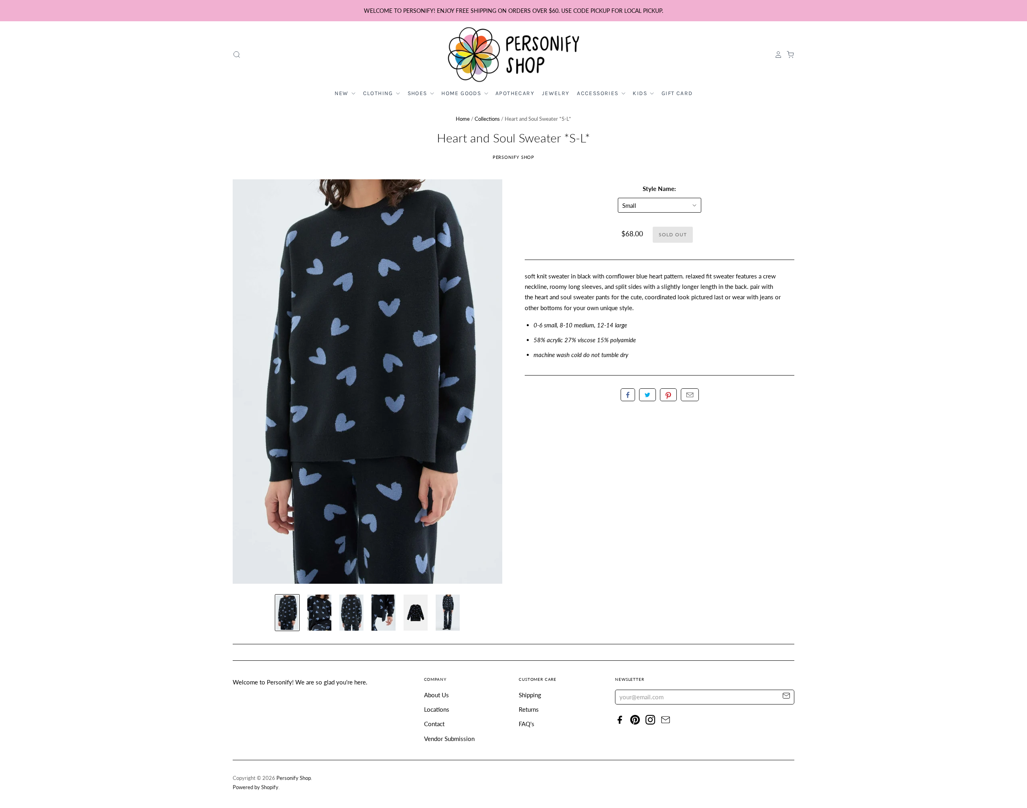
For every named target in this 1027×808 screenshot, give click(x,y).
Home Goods (462, 93)
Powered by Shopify (255, 787)
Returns (529, 709)
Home (463, 119)
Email (690, 394)
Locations (436, 709)
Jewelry (556, 93)
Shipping (530, 694)
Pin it (668, 394)
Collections (487, 119)
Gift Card (677, 93)
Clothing (379, 93)
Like (628, 394)
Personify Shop (514, 157)
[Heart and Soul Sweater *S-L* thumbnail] (287, 613)
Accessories (598, 93)
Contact (434, 723)
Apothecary (514, 93)
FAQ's (526, 723)
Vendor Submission (449, 738)
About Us (436, 694)
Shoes (418, 93)
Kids (641, 93)
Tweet (647, 394)
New (343, 93)
